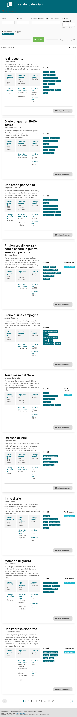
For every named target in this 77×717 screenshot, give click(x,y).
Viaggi (45, 93)
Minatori (45, 87)
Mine (50, 340)
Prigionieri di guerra (8, 34)
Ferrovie (52, 75)
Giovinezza (46, 516)
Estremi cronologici (66, 20)
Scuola (58, 405)
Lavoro (58, 81)
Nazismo (51, 150)
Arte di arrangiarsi (69, 266)
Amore (52, 72)
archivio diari (11, 11)
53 (49, 701)
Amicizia (45, 72)
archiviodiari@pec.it (20, 713)
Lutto (44, 84)
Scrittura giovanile (69, 516)
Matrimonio (52, 84)
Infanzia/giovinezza (48, 81)
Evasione (45, 655)
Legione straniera (54, 522)
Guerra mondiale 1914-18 (50, 206)
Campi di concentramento (50, 141)
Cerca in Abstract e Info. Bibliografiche (45, 19)
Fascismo (52, 266)
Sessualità (46, 278)
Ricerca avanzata (66, 40)
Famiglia (45, 75)
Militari (45, 150)
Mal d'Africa (68, 394)
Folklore (45, 334)
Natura (51, 658)
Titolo (4, 19)
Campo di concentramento (50, 652)
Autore (19, 19)
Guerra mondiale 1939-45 (50, 78)
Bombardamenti (54, 138)
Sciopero (45, 528)
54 (53, 701)
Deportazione (47, 459)
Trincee (58, 90)
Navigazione (46, 402)
